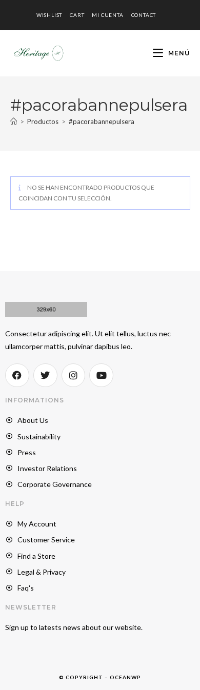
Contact (143, 15)
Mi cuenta (107, 15)
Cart (77, 15)
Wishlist (49, 15)
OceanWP (125, 677)
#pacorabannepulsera (101, 121)
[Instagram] (74, 375)
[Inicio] (13, 121)
